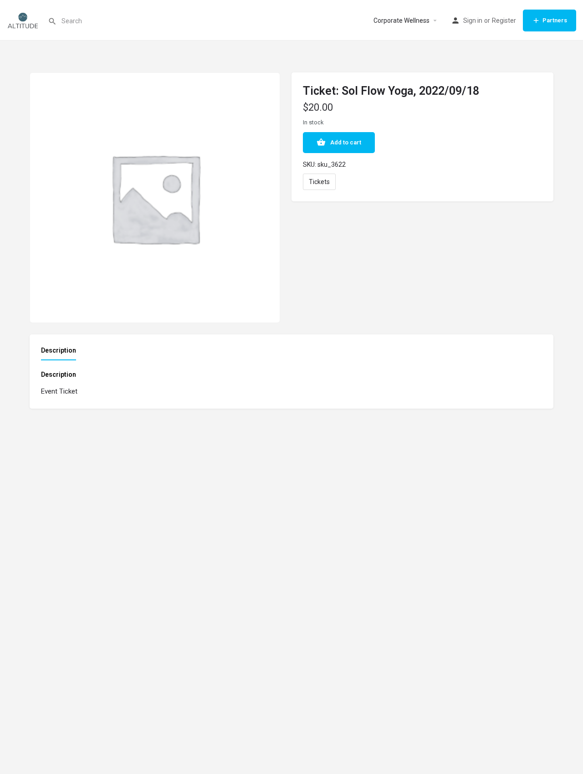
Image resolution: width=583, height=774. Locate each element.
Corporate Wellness (401, 20)
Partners (554, 20)
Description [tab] (58, 350)
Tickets (319, 181)
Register (504, 20)
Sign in (472, 20)
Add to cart (345, 142)
